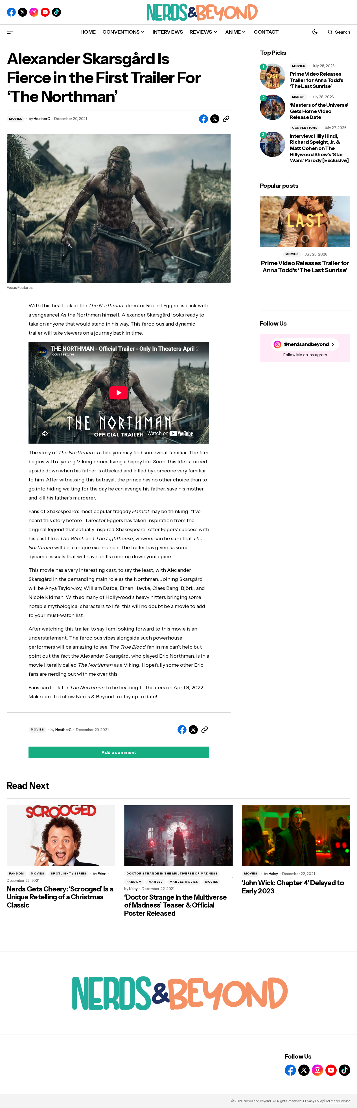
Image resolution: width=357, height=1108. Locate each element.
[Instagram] (34, 12)
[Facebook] (11, 12)
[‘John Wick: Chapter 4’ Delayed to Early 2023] (296, 835)
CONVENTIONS (304, 128)
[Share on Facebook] (203, 118)
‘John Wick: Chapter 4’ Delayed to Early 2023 (293, 887)
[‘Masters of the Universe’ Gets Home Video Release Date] (272, 107)
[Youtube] (45, 12)
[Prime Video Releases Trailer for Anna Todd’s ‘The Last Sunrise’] (272, 76)
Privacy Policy (313, 1101)
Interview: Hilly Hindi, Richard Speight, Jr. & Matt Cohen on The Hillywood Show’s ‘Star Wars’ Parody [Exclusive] (319, 148)
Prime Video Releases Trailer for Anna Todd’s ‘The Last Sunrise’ (316, 80)
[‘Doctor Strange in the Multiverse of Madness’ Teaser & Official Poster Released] (178, 835)
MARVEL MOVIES (184, 882)
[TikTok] (56, 12)
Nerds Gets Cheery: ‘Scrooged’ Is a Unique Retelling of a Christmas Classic (60, 897)
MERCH (298, 97)
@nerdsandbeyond (306, 344)
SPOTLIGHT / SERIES (68, 873)
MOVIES (15, 119)
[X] (22, 12)
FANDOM (16, 873)
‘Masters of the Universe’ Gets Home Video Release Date (319, 111)
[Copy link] (226, 118)
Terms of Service (338, 1101)
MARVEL (155, 882)
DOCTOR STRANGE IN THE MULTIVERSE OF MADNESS (171, 873)
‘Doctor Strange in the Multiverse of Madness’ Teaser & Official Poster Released (175, 905)
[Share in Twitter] (214, 118)
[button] (10, 32)
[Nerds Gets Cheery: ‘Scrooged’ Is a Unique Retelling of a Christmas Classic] (61, 835)
